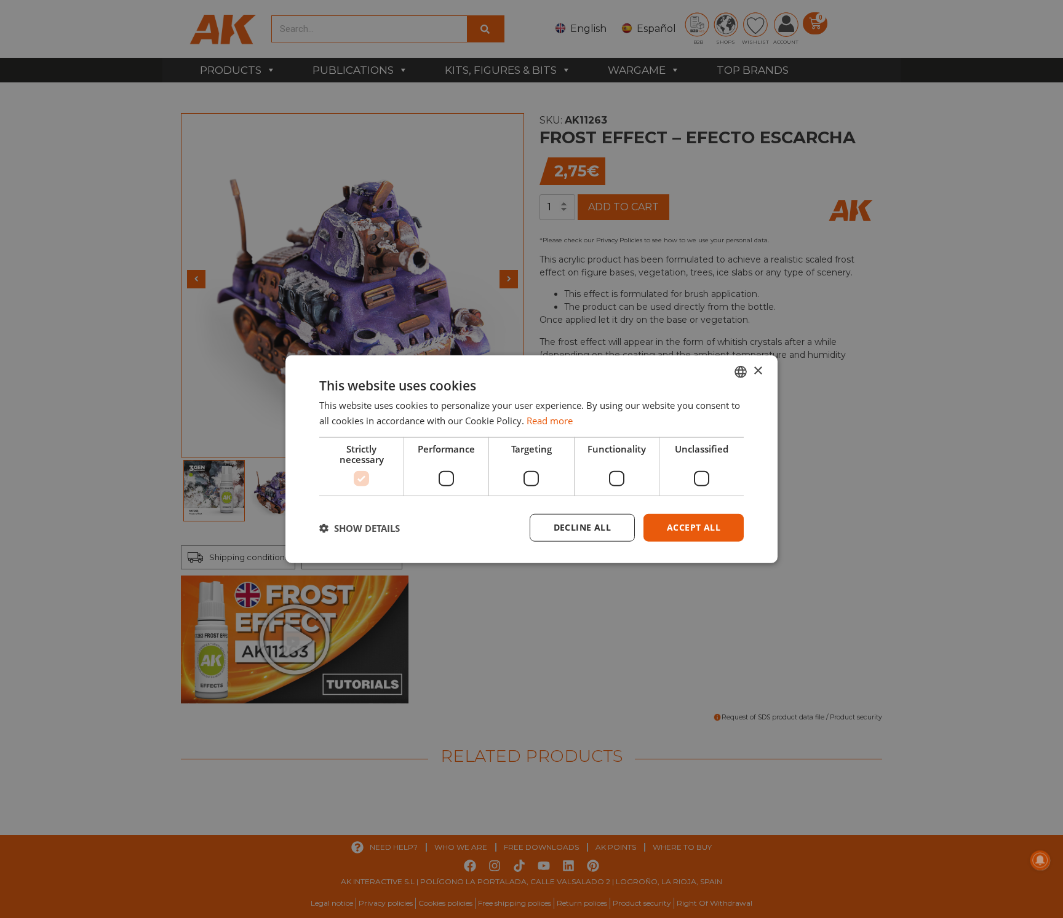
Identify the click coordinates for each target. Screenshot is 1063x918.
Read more (550, 420)
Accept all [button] (693, 527)
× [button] (757, 371)
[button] (359, 527)
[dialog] (531, 459)
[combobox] (741, 371)
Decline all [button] (582, 527)
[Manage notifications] (1040, 860)
